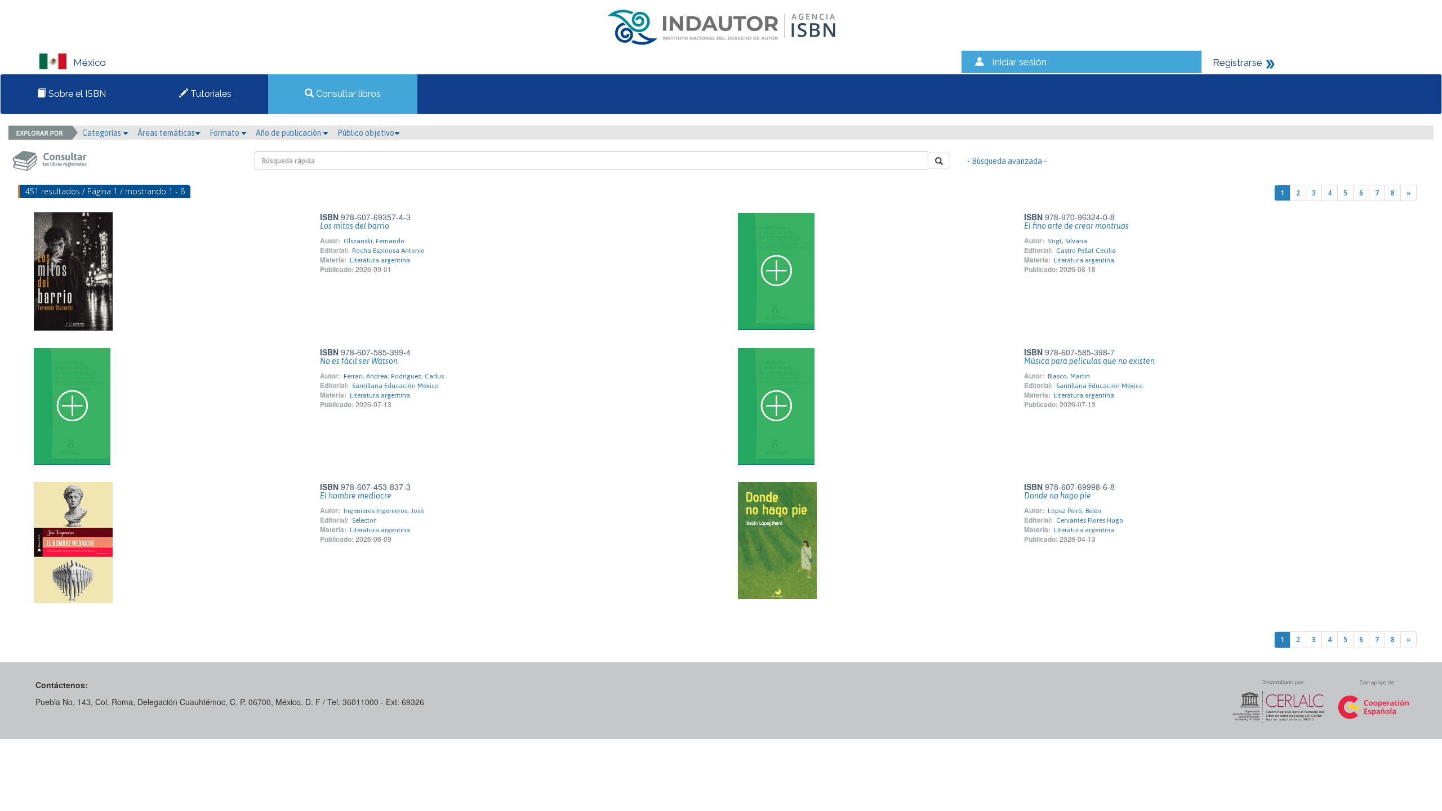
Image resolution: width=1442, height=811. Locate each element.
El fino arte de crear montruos (1076, 225)
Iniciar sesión (1019, 62)
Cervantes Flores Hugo (1089, 520)
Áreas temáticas (166, 132)
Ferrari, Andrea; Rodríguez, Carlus (394, 376)
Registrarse (1237, 62)
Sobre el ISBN (76, 93)
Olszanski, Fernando (374, 241)
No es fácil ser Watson (359, 361)
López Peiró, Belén (1074, 511)
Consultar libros (347, 93)
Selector (364, 520)
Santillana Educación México (395, 386)
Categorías (102, 132)
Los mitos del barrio (354, 225)
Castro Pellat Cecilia (1086, 251)
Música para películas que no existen (1089, 361)
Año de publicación (289, 132)
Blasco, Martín (1069, 376)
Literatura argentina (380, 260)
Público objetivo (365, 132)
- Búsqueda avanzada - (1007, 161)
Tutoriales (210, 93)
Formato (225, 132)
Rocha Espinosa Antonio (388, 251)
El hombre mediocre (355, 495)
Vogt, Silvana (1067, 241)
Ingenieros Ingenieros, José (384, 511)
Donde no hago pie (1057, 495)
